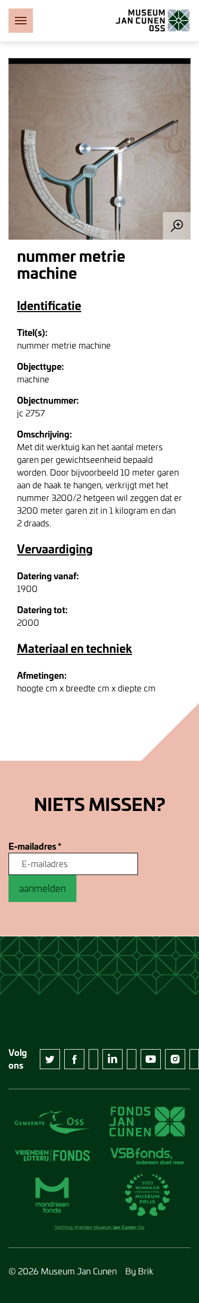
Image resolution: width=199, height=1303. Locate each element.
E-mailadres (35, 846)
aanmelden (42, 888)
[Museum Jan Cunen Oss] (153, 21)
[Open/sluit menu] (20, 20)
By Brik (139, 1271)
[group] (99, 149)
